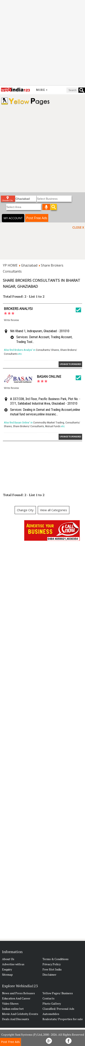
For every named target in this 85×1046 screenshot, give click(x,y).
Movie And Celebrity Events (20, 1014)
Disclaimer (49, 974)
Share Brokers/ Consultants (28, 426)
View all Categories (53, 510)
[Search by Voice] (46, 207)
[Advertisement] (42, 42)
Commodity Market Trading (48, 422)
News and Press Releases (18, 993)
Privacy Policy (51, 964)
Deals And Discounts (15, 1019)
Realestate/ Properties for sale (62, 1019)
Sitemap (7, 974)
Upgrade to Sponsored (70, 364)
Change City (25, 510)
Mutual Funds (52, 426)
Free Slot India (51, 969)
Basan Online (49, 376)
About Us (8, 959)
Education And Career (16, 998)
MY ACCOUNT (13, 218)
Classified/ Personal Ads (58, 1009)
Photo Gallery (51, 1003)
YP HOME (10, 265)
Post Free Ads (36, 218)
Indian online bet (13, 1009)
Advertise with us (13, 964)
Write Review (11, 320)
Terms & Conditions (55, 959)
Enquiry (7, 969)
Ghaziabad (29, 265)
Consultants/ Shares (47, 349)
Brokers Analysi (18, 308)
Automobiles (50, 1014)
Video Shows (10, 1003)
